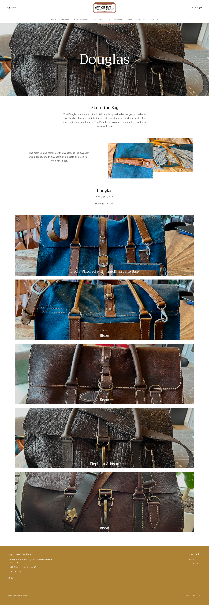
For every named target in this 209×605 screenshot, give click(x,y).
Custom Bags (98, 19)
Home (53, 19)
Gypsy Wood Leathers (21, 595)
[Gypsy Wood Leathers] (104, 7)
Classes (130, 19)
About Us (141, 19)
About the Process (81, 19)
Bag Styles (65, 19)
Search (191, 559)
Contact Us (153, 19)
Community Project (115, 19)
